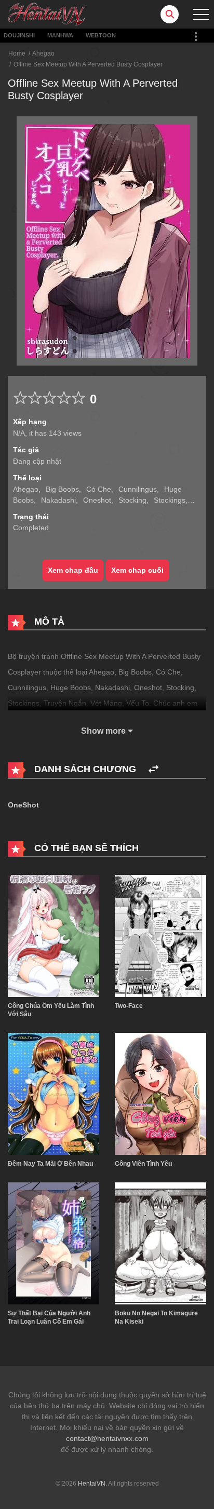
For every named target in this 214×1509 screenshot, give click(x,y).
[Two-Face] (160, 935)
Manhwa (60, 35)
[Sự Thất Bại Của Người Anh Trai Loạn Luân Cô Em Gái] (53, 1243)
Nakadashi (58, 500)
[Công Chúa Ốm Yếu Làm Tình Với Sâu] (53, 935)
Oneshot (97, 500)
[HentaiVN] (47, 13)
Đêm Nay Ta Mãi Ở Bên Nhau (50, 1163)
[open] (201, 14)
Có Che (98, 489)
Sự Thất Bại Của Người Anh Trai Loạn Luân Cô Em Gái (49, 1317)
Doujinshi (19, 35)
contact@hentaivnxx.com (107, 1438)
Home (16, 53)
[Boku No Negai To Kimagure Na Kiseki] (160, 1243)
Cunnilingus (137, 489)
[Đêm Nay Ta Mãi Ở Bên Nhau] (53, 1093)
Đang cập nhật (37, 461)
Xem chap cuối (137, 570)
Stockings (169, 500)
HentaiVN (91, 1483)
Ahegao (43, 53)
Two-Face (129, 1005)
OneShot (23, 805)
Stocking (132, 500)
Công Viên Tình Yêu (143, 1163)
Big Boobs (62, 489)
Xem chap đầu (73, 570)
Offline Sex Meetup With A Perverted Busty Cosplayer (88, 64)
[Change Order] (153, 769)
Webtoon (101, 35)
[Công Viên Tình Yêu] (160, 1093)
